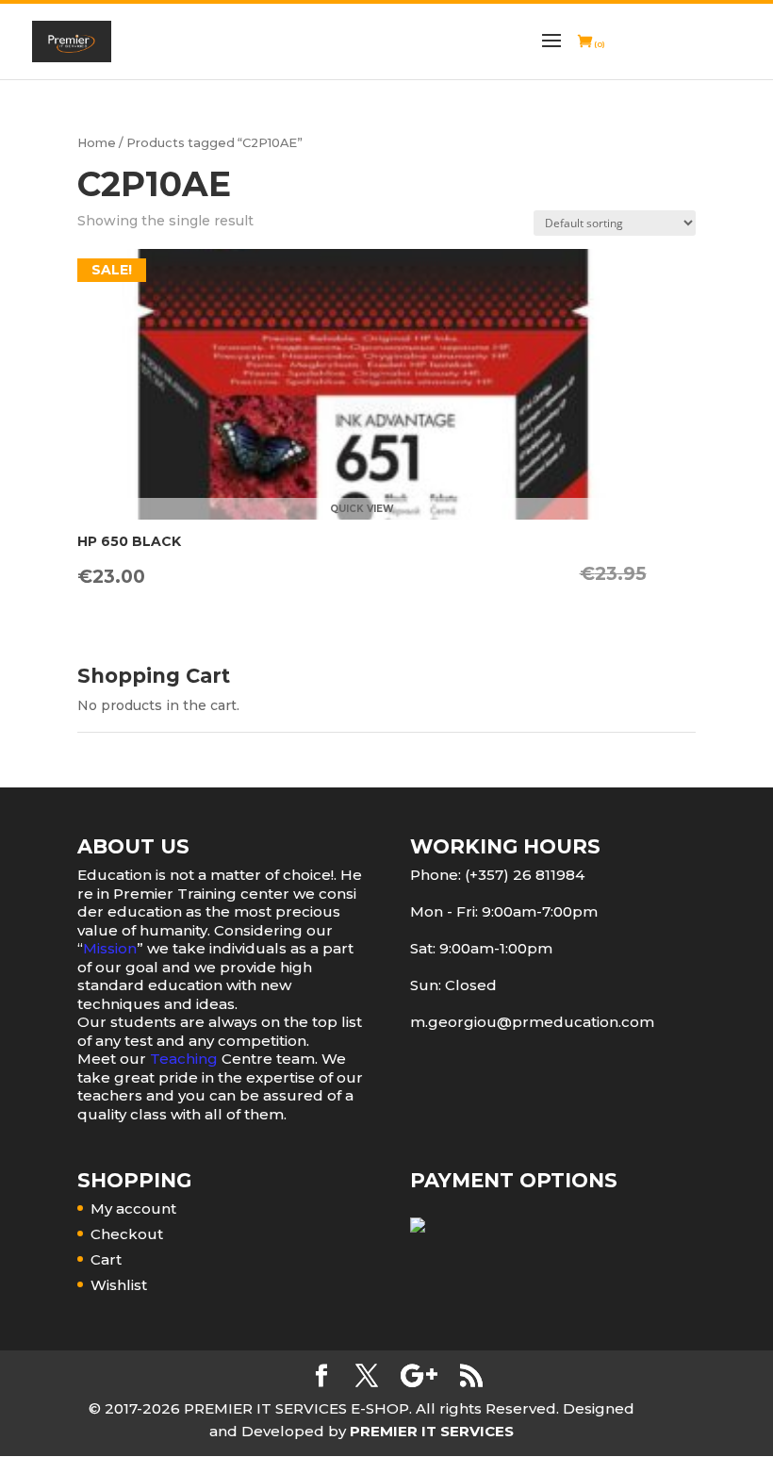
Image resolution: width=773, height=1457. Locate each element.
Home (96, 143)
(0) (598, 44)
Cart (106, 1259)
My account (133, 1208)
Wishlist (118, 1285)
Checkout (126, 1234)
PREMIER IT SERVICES (432, 1431)
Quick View (362, 509)
